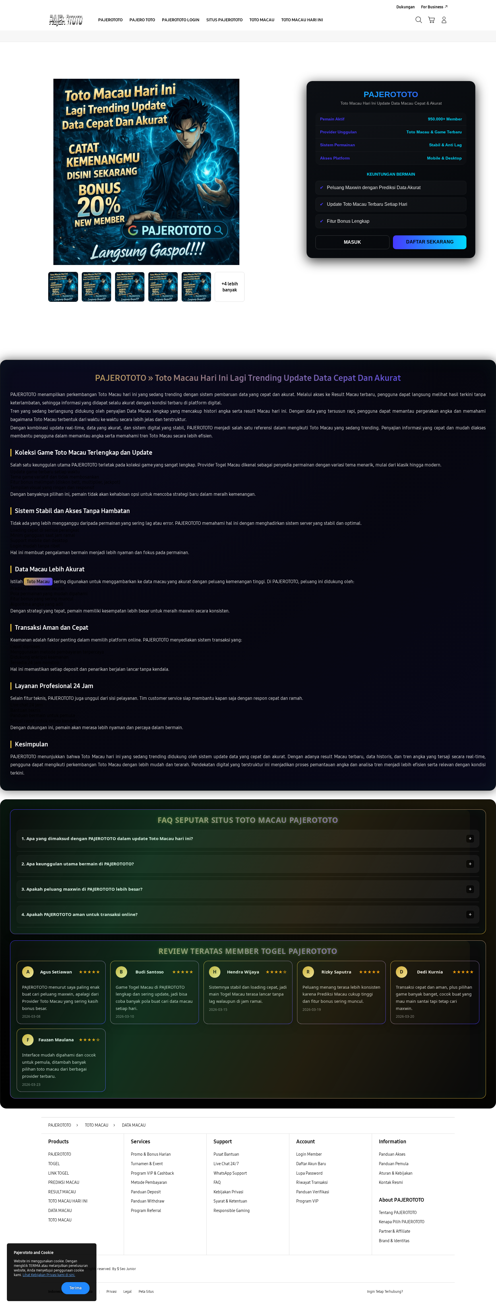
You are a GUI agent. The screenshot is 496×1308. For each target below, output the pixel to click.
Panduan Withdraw (147, 1201)
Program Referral (146, 1210)
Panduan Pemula (393, 1163)
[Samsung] (66, 20)
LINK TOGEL (58, 1173)
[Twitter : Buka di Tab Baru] (421, 1291)
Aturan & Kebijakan (395, 1173)
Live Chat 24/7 (226, 1163)
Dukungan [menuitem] (405, 7)
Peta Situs (146, 1292)
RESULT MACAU (62, 1192)
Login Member (309, 1154)
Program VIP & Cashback (152, 1173)
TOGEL (54, 1163)
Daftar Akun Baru (311, 1163)
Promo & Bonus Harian (151, 1154)
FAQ (217, 1182)
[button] (431, 20)
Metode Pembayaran (149, 1182)
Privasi (111, 1292)
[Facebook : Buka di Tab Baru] (410, 1291)
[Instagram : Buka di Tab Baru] (433, 1291)
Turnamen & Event (147, 1163)
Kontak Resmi (391, 1182)
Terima (75, 1288)
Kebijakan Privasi (228, 1192)
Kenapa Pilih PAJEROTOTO (402, 1221)
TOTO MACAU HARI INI (68, 1201)
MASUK (352, 242)
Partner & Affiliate (394, 1231)
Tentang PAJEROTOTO (398, 1212)
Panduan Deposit (146, 1192)
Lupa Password (309, 1173)
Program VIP (307, 1201)
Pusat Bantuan (226, 1154)
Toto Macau (38, 581)
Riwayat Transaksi (312, 1182)
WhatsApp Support (230, 1173)
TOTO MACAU (59, 1220)
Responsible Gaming (232, 1210)
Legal (127, 1292)
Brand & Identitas (394, 1240)
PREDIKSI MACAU (63, 1182)
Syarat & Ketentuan (230, 1201)
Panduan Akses (392, 1154)
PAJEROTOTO (59, 1154)
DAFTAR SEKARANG (430, 241)
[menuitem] (110, 20)
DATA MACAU (60, 1210)
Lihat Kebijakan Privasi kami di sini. (49, 1275)
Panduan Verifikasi (312, 1192)
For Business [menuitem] (432, 7)
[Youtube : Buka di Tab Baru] (444, 1291)
